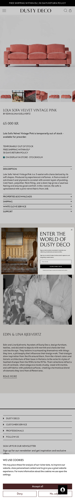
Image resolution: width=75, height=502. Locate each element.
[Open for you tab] (62, 489)
